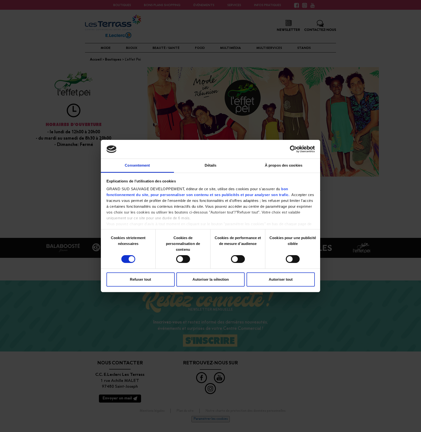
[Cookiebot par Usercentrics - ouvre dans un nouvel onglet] (293, 149)
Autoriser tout (281, 279)
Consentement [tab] (137, 165)
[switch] (183, 259)
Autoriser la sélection (210, 279)
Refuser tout (140, 279)
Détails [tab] (211, 165)
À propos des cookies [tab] (283, 165)
